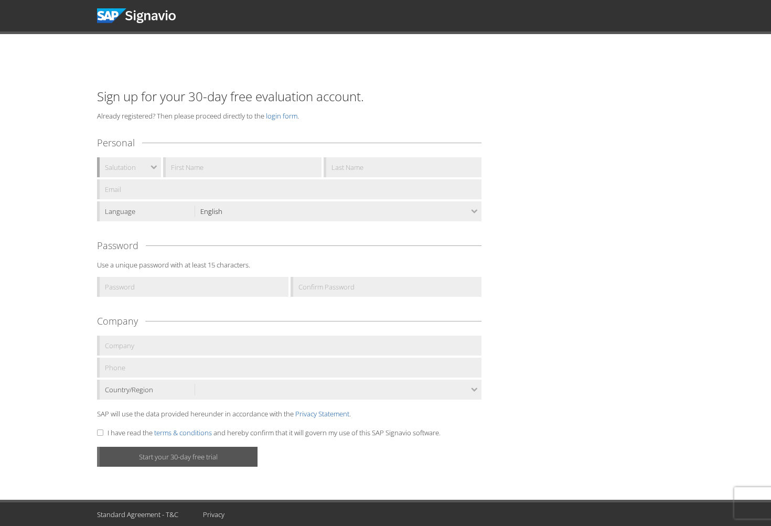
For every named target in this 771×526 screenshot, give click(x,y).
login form (281, 116)
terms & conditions (183, 432)
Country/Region (129, 389)
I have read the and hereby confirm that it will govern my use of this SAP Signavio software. (274, 432)
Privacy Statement (322, 413)
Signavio (146, 15)
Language (120, 211)
